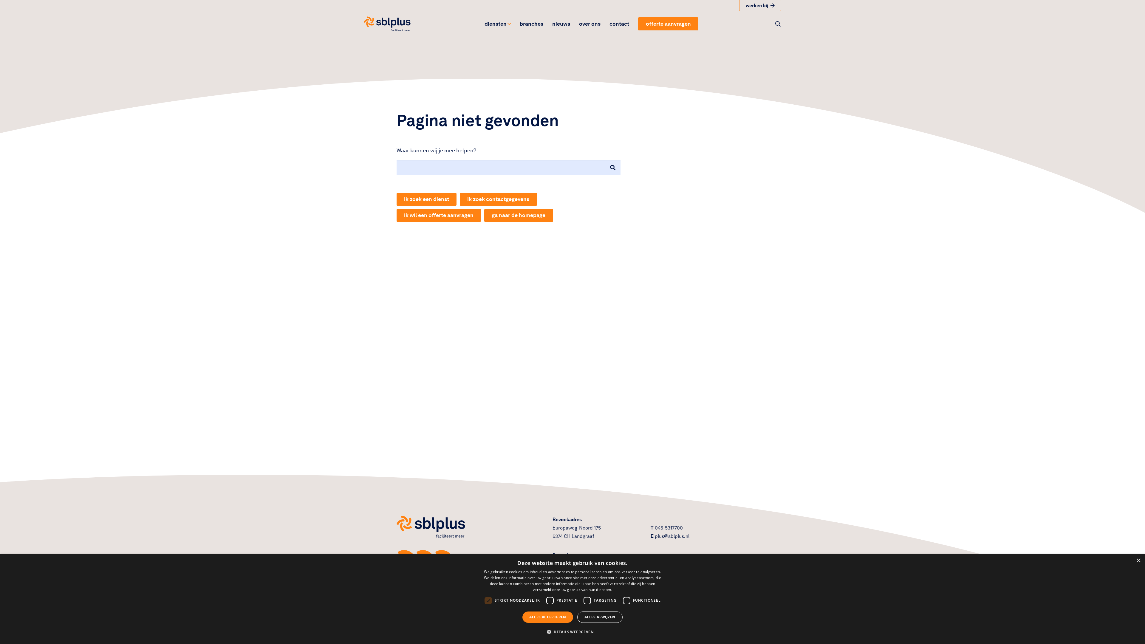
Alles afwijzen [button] (599, 617)
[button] (509, 24)
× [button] (1138, 560)
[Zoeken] (612, 167)
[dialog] (572, 599)
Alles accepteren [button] (547, 617)
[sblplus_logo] (387, 23)
